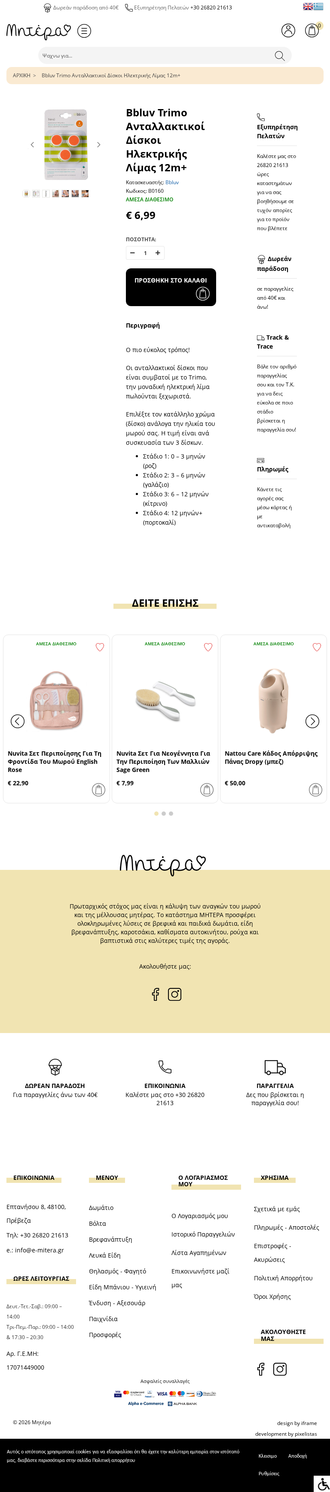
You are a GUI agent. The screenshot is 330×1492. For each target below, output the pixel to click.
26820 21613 (272, 165)
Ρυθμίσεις (269, 1474)
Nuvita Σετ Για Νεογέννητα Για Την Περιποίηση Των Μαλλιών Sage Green (163, 761)
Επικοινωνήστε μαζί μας (200, 1278)
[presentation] (17, 721)
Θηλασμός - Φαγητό (117, 1271)
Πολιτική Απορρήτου (283, 1278)
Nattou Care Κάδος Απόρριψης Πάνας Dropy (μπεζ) (271, 757)
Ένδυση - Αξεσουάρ (117, 1303)
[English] (308, 6)
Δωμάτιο (101, 1207)
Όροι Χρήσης (272, 1296)
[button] (156, 813)
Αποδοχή (297, 1456)
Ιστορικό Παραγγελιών (203, 1234)
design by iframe (297, 1423)
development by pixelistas (286, 1433)
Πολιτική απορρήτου (113, 1460)
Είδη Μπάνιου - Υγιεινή (122, 1287)
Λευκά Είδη (105, 1255)
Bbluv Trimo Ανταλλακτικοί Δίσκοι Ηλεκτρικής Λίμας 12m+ (111, 75)
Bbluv (172, 182)
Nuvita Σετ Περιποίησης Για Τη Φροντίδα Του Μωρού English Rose (54, 761)
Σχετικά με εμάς (277, 1209)
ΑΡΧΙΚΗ (22, 75)
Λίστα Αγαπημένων (198, 1253)
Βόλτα (97, 1223)
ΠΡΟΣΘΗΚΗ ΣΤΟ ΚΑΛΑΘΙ (170, 280)
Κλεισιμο (268, 1456)
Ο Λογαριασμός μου (199, 1216)
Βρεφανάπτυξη (110, 1239)
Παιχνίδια (103, 1319)
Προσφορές (105, 1335)
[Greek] (318, 6)
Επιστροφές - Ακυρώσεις (272, 1253)
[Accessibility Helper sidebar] (322, 1484)
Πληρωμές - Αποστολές (286, 1227)
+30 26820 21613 (211, 7)
